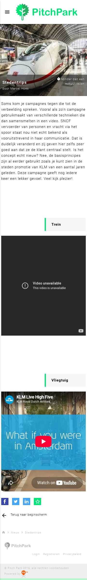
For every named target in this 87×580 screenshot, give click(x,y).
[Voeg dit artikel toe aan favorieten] (37, 501)
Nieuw (15, 532)
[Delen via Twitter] (15, 501)
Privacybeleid (72, 554)
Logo (48, 12)
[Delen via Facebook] (4, 501)
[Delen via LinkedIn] (26, 501)
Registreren (51, 554)
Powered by (13, 573)
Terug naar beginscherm (24, 515)
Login (36, 554)
